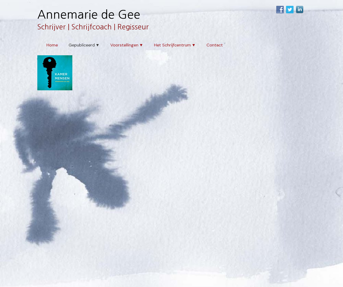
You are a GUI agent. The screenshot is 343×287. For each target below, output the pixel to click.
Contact (214, 45)
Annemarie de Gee (88, 14)
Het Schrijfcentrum (172, 45)
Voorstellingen (124, 45)
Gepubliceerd (82, 45)
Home (52, 45)
